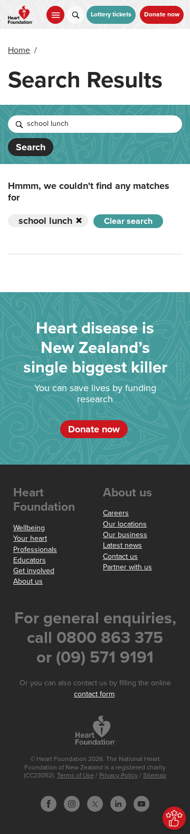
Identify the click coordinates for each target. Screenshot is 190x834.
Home (19, 50)
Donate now (161, 15)
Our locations (125, 524)
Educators (29, 560)
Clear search (128, 221)
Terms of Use (75, 775)
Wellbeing (29, 527)
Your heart (30, 538)
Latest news (122, 545)
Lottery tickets (111, 15)
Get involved (33, 570)
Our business (125, 534)
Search (30, 147)
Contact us (120, 556)
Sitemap (154, 775)
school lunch (45, 220)
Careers (116, 513)
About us (28, 581)
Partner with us (127, 567)
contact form (94, 694)
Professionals (35, 549)
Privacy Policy (118, 775)
